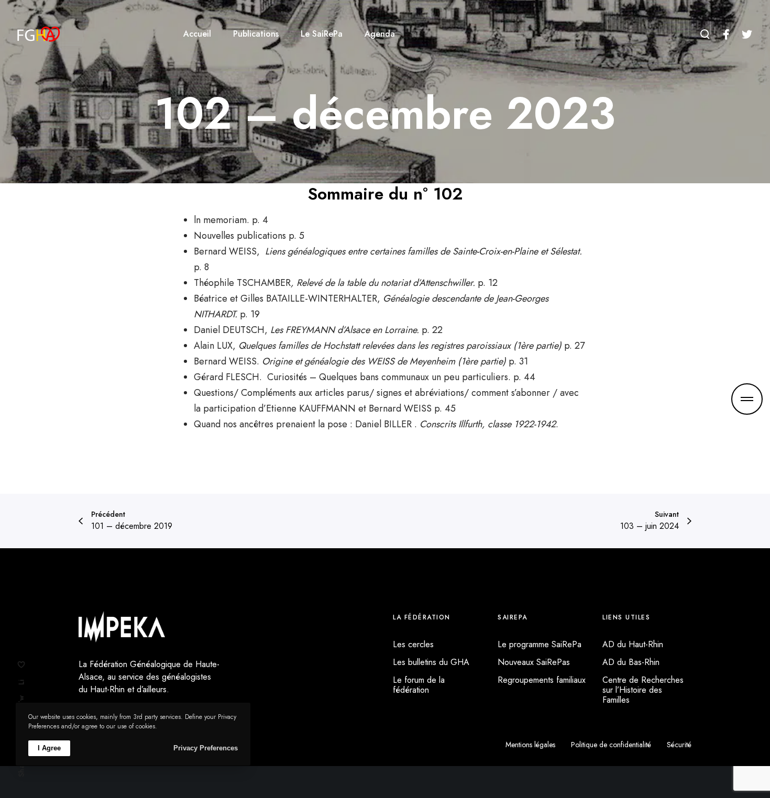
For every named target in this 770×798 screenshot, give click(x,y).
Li (21, 682)
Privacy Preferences (205, 748)
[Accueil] (122, 626)
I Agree (49, 748)
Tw (21, 700)
